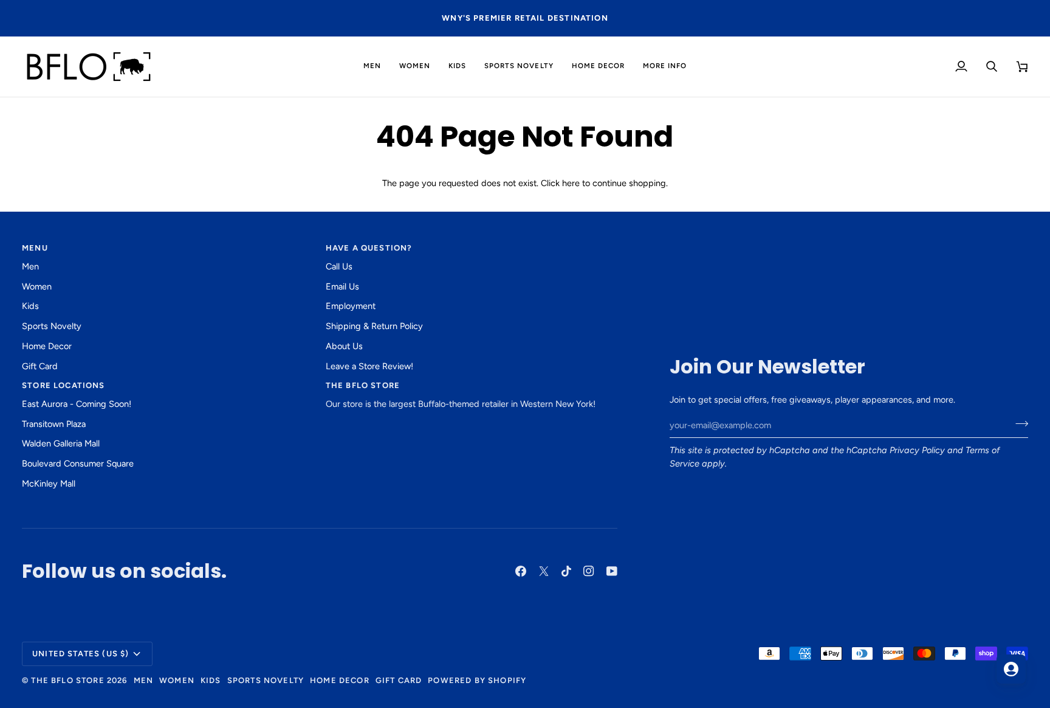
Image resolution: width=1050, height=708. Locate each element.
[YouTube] (611, 571)
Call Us (339, 266)
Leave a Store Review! (369, 366)
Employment (351, 305)
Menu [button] (35, 247)
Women (37, 286)
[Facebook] (520, 571)
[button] (372, 66)
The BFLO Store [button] (363, 385)
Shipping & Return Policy (374, 326)
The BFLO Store (67, 680)
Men (30, 266)
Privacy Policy (917, 450)
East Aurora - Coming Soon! (76, 403)
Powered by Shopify (477, 680)
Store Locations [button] (63, 385)
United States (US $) (80, 653)
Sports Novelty (51, 326)
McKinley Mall (48, 483)
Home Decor (47, 346)
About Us (344, 346)
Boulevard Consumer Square (78, 463)
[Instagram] (588, 571)
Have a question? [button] (369, 247)
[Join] (1018, 424)
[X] (543, 571)
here (571, 183)
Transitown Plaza (54, 423)
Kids (30, 305)
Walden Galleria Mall (61, 443)
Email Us (342, 286)
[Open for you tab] (1011, 669)
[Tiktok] (566, 571)
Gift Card (40, 366)
